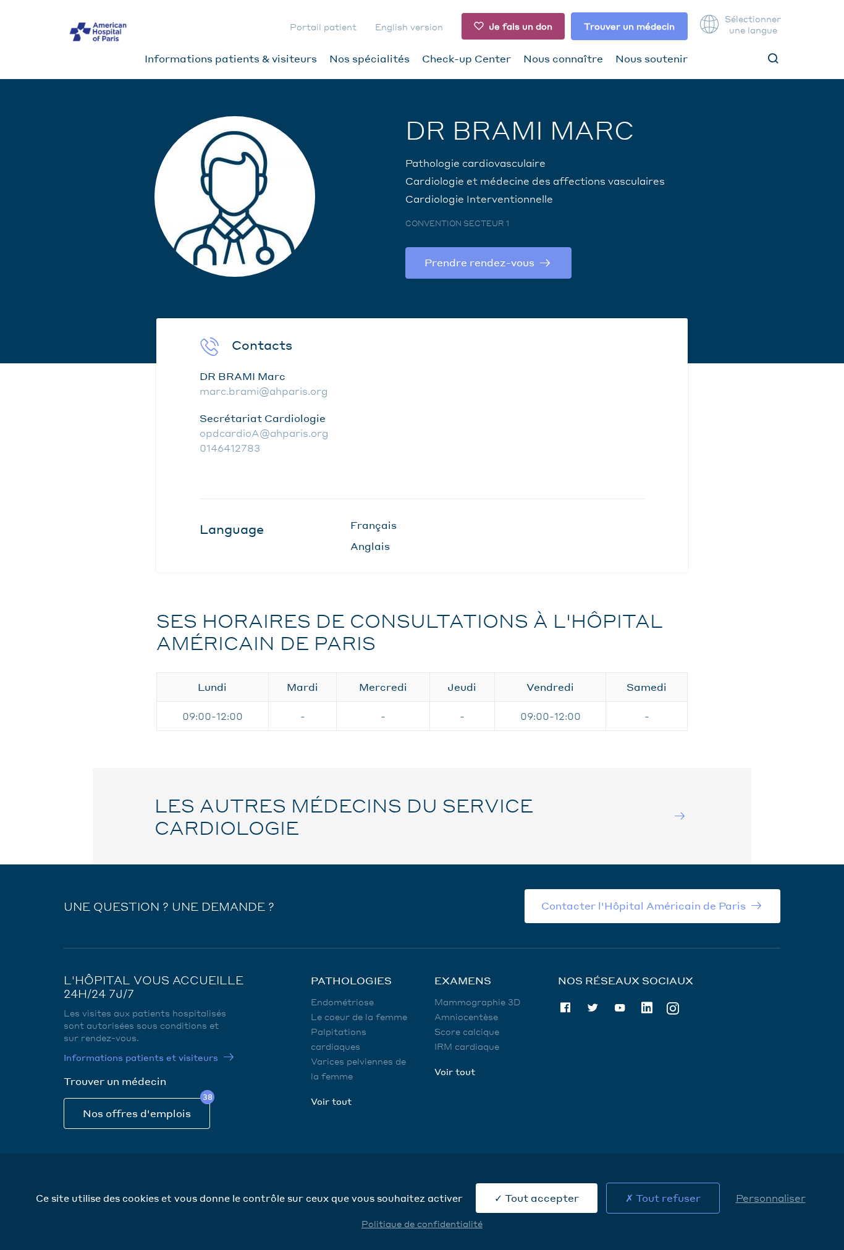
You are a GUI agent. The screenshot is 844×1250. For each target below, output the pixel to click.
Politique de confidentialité (422, 1223)
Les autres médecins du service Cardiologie (343, 816)
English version (409, 26)
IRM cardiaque (466, 1046)
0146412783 (230, 447)
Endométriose (342, 1001)
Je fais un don (520, 26)
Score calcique (466, 1031)
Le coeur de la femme (359, 1016)
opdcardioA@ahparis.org (264, 432)
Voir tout (331, 1101)
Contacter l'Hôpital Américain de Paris (643, 905)
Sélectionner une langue (752, 24)
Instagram (673, 1007)
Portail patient (323, 26)
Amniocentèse (466, 1016)
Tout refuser (667, 1197)
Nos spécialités (369, 58)
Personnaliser (771, 1197)
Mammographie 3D (477, 1001)
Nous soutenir (651, 58)
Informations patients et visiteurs (141, 1057)
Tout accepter (540, 1197)
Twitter (592, 1007)
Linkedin (646, 1007)
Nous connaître (563, 58)
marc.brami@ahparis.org (264, 390)
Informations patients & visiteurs (231, 58)
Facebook (565, 1007)
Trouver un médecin (629, 26)
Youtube (619, 1007)
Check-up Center (466, 58)
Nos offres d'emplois (137, 1113)
